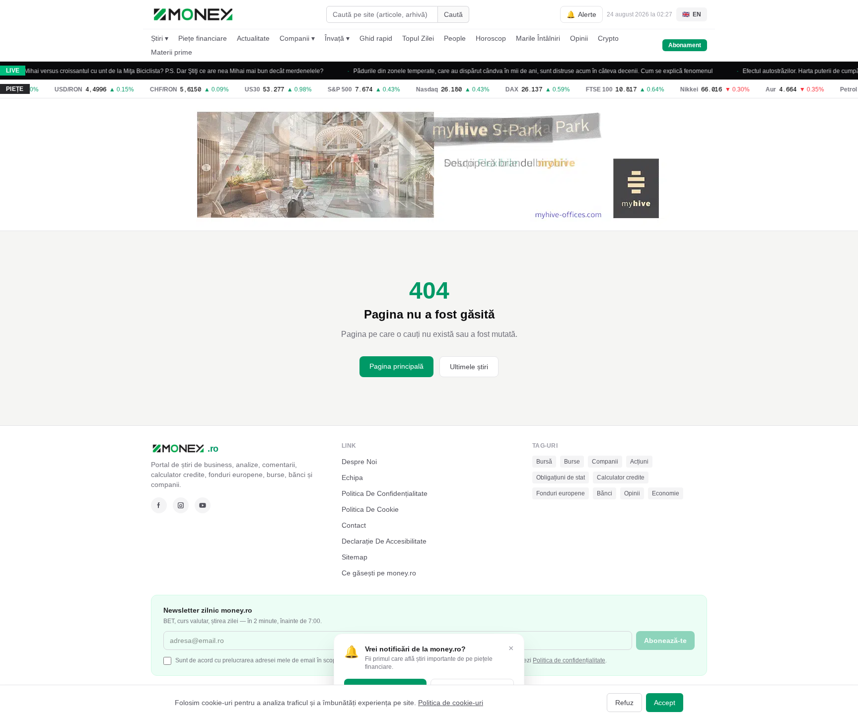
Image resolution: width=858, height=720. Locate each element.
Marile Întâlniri (538, 38)
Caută (453, 14)
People (455, 38)
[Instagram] (181, 505)
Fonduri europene (560, 493)
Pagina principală (396, 366)
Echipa (352, 477)
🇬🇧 (691, 14)
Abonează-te (665, 640)
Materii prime (171, 52)
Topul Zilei (418, 38)
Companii (605, 461)
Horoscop (491, 38)
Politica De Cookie (370, 509)
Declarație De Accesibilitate (384, 541)
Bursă (544, 461)
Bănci (604, 493)
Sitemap (354, 557)
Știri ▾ (159, 38)
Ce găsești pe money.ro (379, 573)
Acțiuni (639, 461)
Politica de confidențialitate (569, 660)
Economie (665, 493)
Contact (354, 525)
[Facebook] (159, 505)
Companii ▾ (297, 38)
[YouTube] (203, 505)
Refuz (624, 703)
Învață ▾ (337, 38)
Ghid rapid (375, 38)
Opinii (579, 38)
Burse (572, 461)
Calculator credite (620, 477)
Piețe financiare (202, 38)
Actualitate (253, 38)
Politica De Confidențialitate (385, 493)
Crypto (608, 38)
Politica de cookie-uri (450, 703)
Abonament (684, 45)
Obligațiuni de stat (560, 477)
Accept (664, 703)
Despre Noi (359, 462)
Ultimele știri (469, 367)
